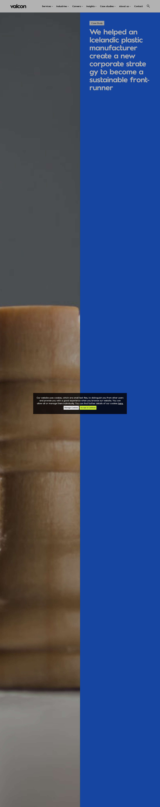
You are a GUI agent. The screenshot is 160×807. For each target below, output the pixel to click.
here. (120, 403)
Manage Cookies (71, 408)
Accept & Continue (88, 408)
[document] (80, 403)
